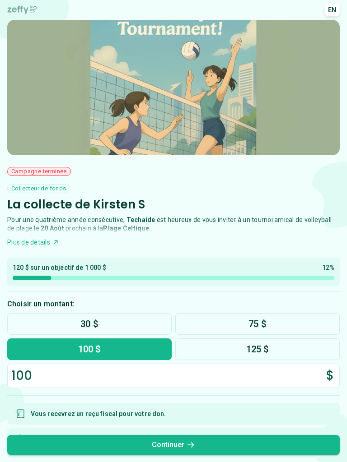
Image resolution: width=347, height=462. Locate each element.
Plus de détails (28, 242)
